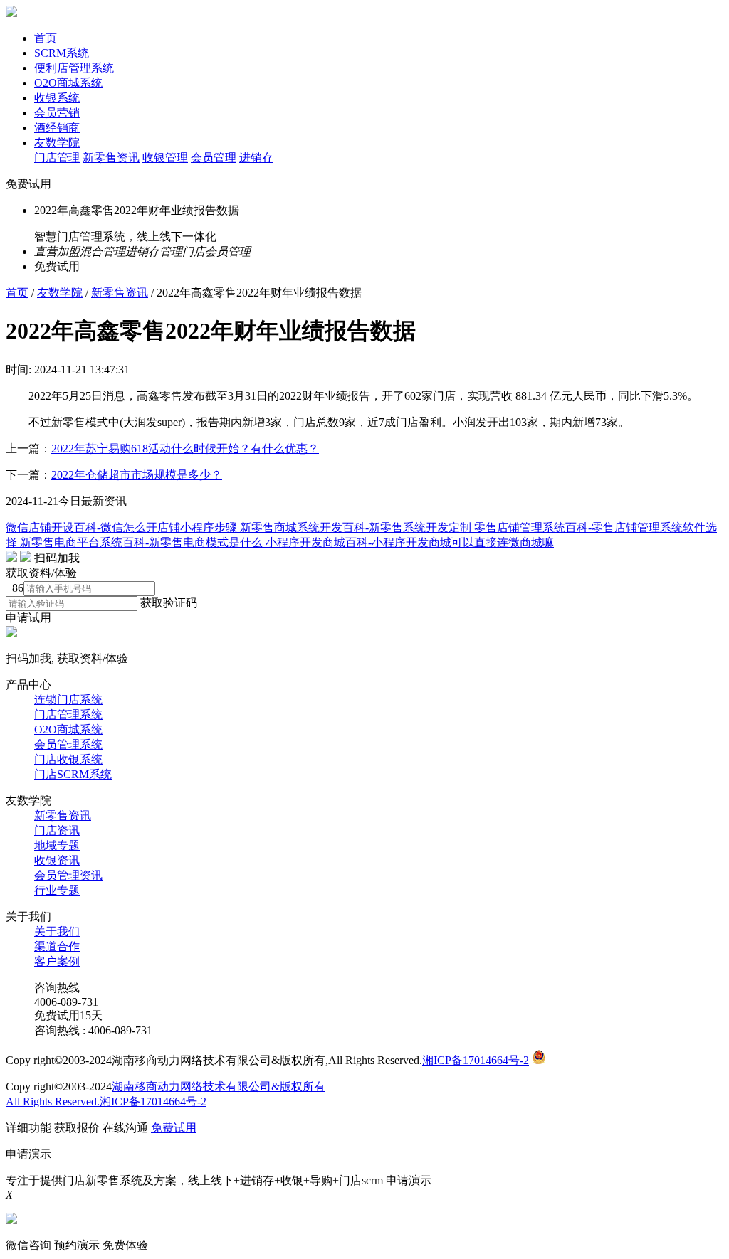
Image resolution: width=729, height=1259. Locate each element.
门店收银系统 (68, 759)
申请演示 (408, 1180)
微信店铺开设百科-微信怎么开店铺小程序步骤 (123, 527)
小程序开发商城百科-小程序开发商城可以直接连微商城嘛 (410, 542)
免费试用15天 (68, 1015)
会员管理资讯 (68, 875)
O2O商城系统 (68, 83)
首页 (45, 38)
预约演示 (77, 1245)
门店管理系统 (68, 714)
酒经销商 (57, 128)
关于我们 (57, 931)
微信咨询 (28, 1245)
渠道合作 (57, 946)
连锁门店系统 (68, 700)
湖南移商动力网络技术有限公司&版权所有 (218, 1086)
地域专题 (57, 845)
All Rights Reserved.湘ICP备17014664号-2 (106, 1101)
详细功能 (28, 1128)
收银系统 (57, 98)
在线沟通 (125, 1128)
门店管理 (57, 158)
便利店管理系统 (74, 68)
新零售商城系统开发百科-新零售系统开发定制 (357, 527)
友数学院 (57, 143)
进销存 (256, 158)
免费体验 (125, 1245)
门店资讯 (57, 830)
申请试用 (28, 618)
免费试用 (28, 184)
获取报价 (77, 1128)
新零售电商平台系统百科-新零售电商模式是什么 (143, 542)
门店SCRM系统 (73, 774)
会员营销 (57, 113)
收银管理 (165, 158)
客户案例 (57, 961)
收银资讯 (57, 860)
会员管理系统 (68, 744)
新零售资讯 (111, 158)
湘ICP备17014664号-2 (475, 1060)
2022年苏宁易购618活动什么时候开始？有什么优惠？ (185, 448)
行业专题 (57, 890)
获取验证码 (168, 603)
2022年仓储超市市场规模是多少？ (136, 475)
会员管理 (213, 158)
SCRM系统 (61, 53)
